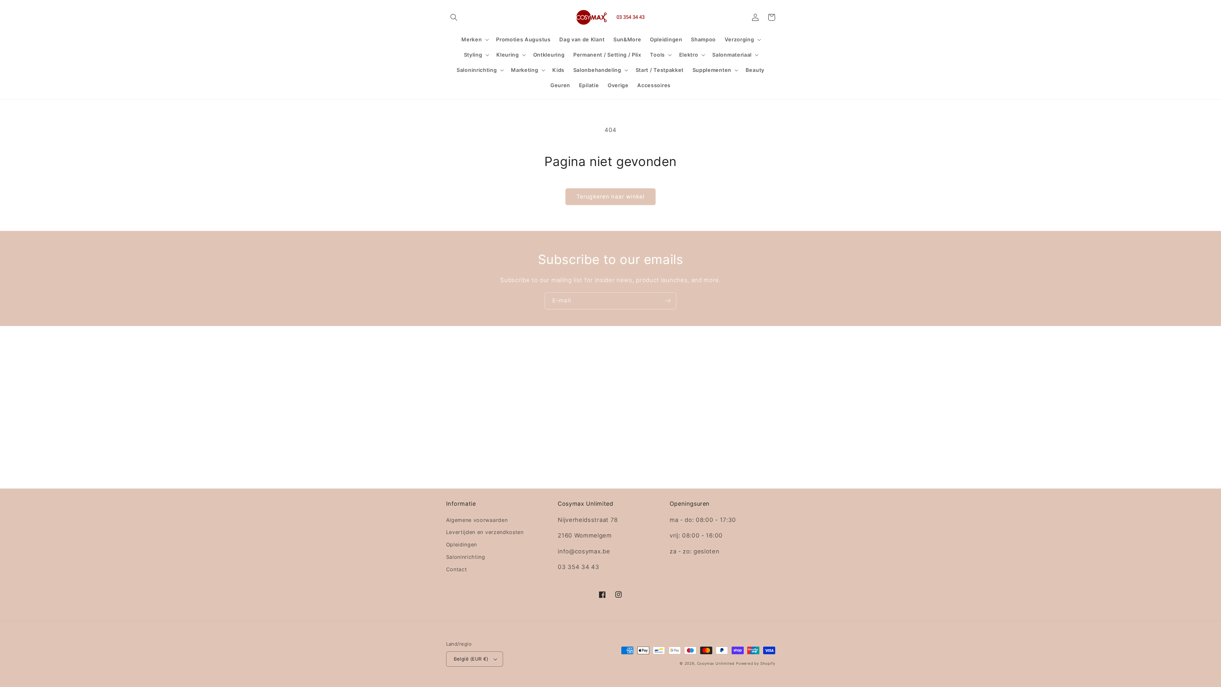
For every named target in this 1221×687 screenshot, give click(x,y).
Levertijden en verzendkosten (485, 532)
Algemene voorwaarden (477, 520)
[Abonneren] (668, 300)
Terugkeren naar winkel (610, 196)
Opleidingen (461, 544)
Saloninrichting (465, 557)
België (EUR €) (471, 659)
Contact (456, 569)
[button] (454, 17)
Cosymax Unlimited (716, 663)
